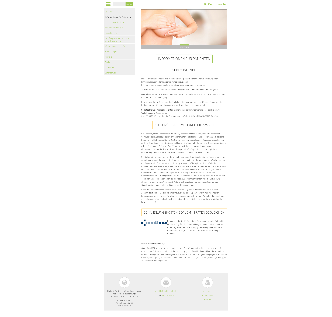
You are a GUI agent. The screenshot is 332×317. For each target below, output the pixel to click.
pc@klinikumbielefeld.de (166, 291)
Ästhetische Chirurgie (114, 27)
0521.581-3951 (168, 295)
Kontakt (108, 56)
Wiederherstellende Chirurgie (117, 46)
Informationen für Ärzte (114, 22)
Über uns (108, 11)
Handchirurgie (111, 51)
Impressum (109, 67)
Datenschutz (110, 72)
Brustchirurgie (111, 33)
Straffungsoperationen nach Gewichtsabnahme (117, 39)
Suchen (129, 4)
